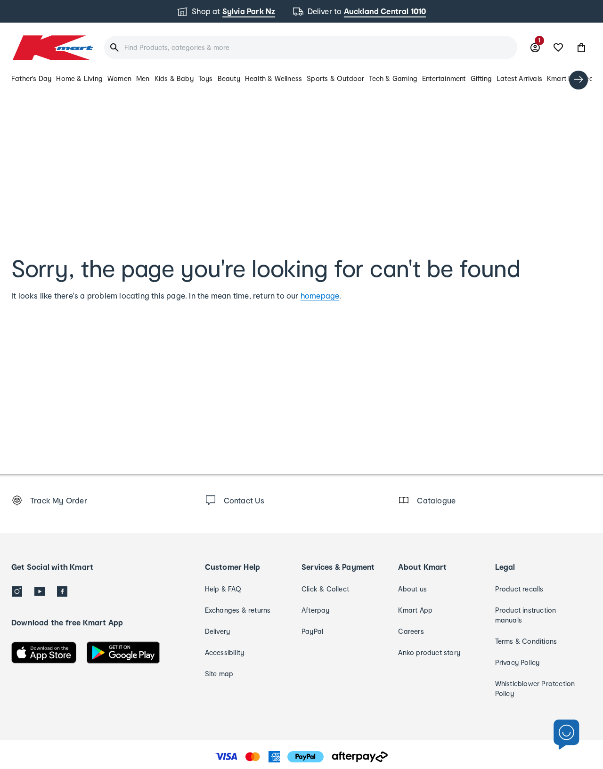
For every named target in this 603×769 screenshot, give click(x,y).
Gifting (481, 78)
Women (119, 78)
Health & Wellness (273, 78)
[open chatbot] (566, 735)
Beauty (229, 78)
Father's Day (31, 78)
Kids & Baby (174, 78)
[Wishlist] (558, 47)
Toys (205, 78)
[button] (581, 47)
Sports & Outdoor (335, 78)
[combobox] (310, 47)
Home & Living (79, 78)
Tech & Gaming (393, 78)
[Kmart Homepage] (52, 47)
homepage (320, 295)
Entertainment (444, 78)
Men (143, 78)
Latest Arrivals (519, 78)
